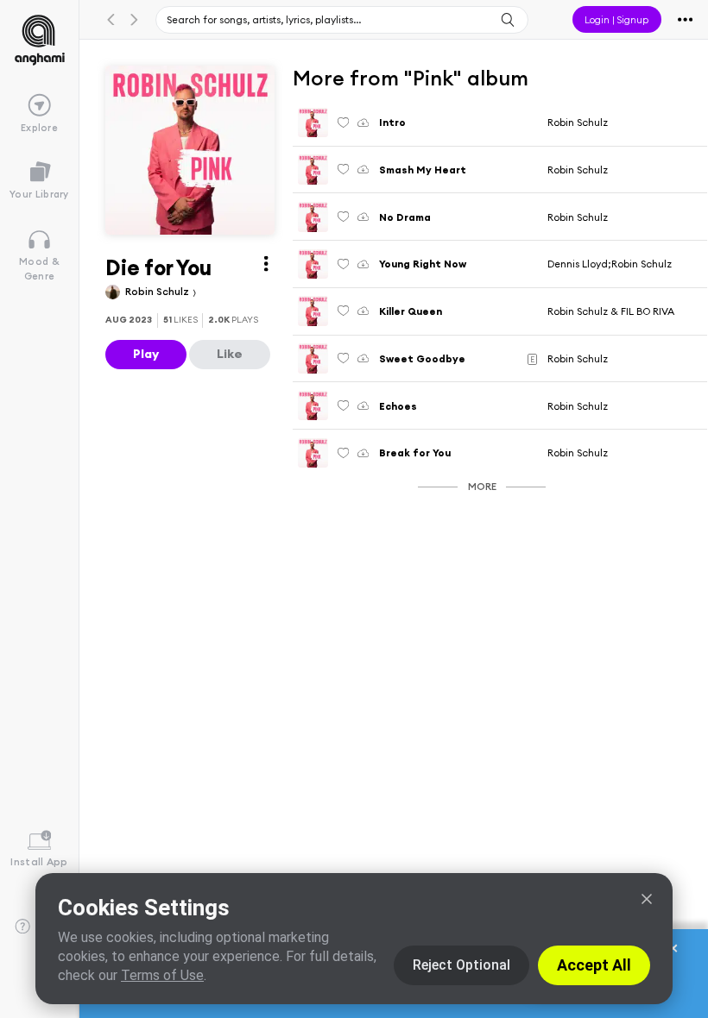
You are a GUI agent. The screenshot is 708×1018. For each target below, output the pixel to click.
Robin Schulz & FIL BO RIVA (610, 311)
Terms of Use (162, 975)
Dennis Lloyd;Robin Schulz (609, 263)
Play (146, 353)
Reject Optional (461, 965)
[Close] (647, 899)
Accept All (594, 965)
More (482, 486)
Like (230, 353)
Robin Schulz (158, 291)
